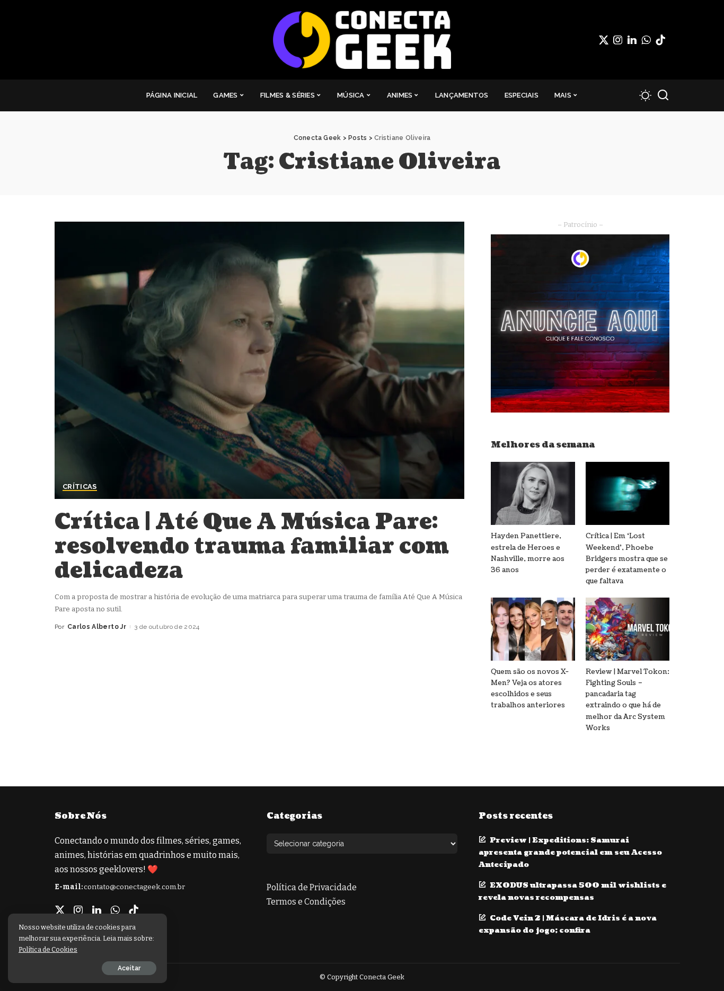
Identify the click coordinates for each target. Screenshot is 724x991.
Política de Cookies (48, 949)
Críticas (80, 486)
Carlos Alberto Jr (96, 626)
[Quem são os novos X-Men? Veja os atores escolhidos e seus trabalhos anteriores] (533, 629)
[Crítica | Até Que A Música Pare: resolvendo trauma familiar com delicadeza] (259, 360)
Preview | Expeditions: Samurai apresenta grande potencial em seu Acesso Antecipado (570, 852)
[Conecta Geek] (362, 40)
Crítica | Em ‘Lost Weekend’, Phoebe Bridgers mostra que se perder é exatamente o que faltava (627, 558)
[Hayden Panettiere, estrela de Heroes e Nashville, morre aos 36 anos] (533, 493)
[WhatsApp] (646, 40)
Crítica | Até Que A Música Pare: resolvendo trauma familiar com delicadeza (252, 546)
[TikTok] (660, 40)
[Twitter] (603, 40)
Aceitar (129, 968)
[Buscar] (663, 95)
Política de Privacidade (312, 887)
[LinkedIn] (632, 40)
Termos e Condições (306, 902)
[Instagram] (618, 40)
